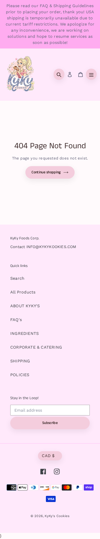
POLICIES (19, 374)
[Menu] (91, 74)
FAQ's (16, 319)
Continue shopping (46, 172)
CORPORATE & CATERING (36, 347)
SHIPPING (20, 361)
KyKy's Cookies (57, 516)
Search (17, 278)
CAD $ (48, 455)
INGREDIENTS (24, 333)
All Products (22, 292)
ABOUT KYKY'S (25, 305)
